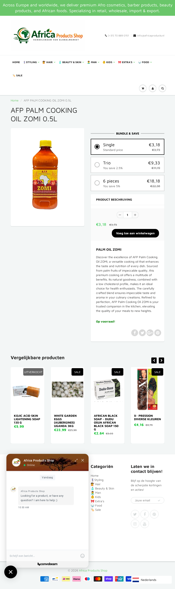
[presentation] (154, 360)
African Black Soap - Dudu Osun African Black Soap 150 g (105, 422)
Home (16, 62)
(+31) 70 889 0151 (118, 35)
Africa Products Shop (93, 570)
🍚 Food (143, 62)
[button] (127, 147)
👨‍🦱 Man (92, 62)
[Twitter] (135, 514)
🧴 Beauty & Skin (69, 62)
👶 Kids (107, 62)
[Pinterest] (154, 514)
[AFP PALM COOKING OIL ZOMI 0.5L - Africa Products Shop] (47, 176)
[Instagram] (135, 524)
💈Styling (30, 62)
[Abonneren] (159, 500)
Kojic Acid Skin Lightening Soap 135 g (26, 419)
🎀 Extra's (125, 62)
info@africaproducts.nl (150, 35)
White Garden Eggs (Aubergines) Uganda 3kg (64, 421)
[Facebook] (144, 514)
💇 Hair (47, 62)
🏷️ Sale (17, 75)
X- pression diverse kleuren (146, 417)
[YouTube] (144, 524)
